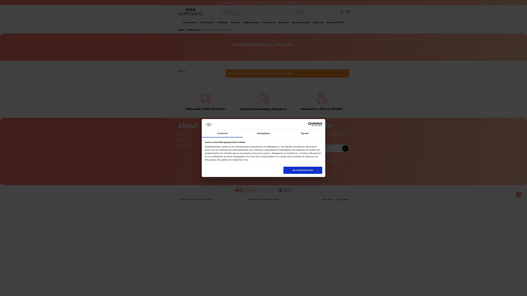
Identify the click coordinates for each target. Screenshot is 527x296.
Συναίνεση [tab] (222, 133)
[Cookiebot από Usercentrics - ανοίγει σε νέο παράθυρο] (310, 124)
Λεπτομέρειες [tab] (263, 133)
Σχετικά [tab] (304, 133)
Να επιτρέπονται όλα (303, 170)
